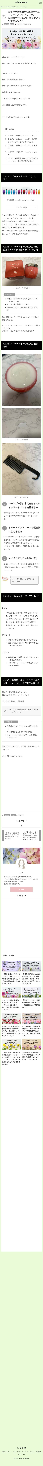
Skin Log (6, 24)
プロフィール (21, 1454)
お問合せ (38, 1452)
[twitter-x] (18, 896)
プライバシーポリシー (28, 1452)
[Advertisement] (21, 786)
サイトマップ (17, 1452)
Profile (21, 889)
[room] (23, 896)
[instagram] (20, 896)
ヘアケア (19, 24)
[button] (21, 825)
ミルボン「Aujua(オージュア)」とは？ (22, 135)
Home (3, 1452)
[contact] (25, 896)
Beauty (12, 24)
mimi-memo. (21, 2)
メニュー (9, 1452)
